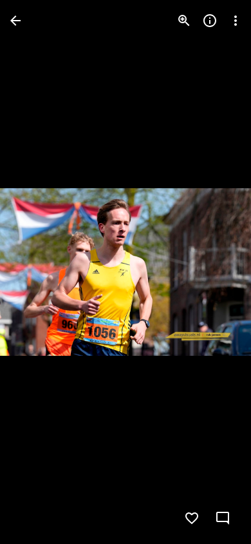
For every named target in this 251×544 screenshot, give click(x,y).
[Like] (192, 518)
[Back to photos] (15, 20)
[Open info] (210, 21)
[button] (36, 272)
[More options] (235, 21)
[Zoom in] (184, 21)
